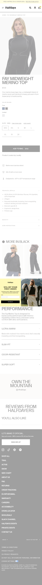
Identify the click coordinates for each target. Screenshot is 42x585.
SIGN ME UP (10, 301)
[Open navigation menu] (3, 7)
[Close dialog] (41, 279)
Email (2, 294)
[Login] (35, 7)
